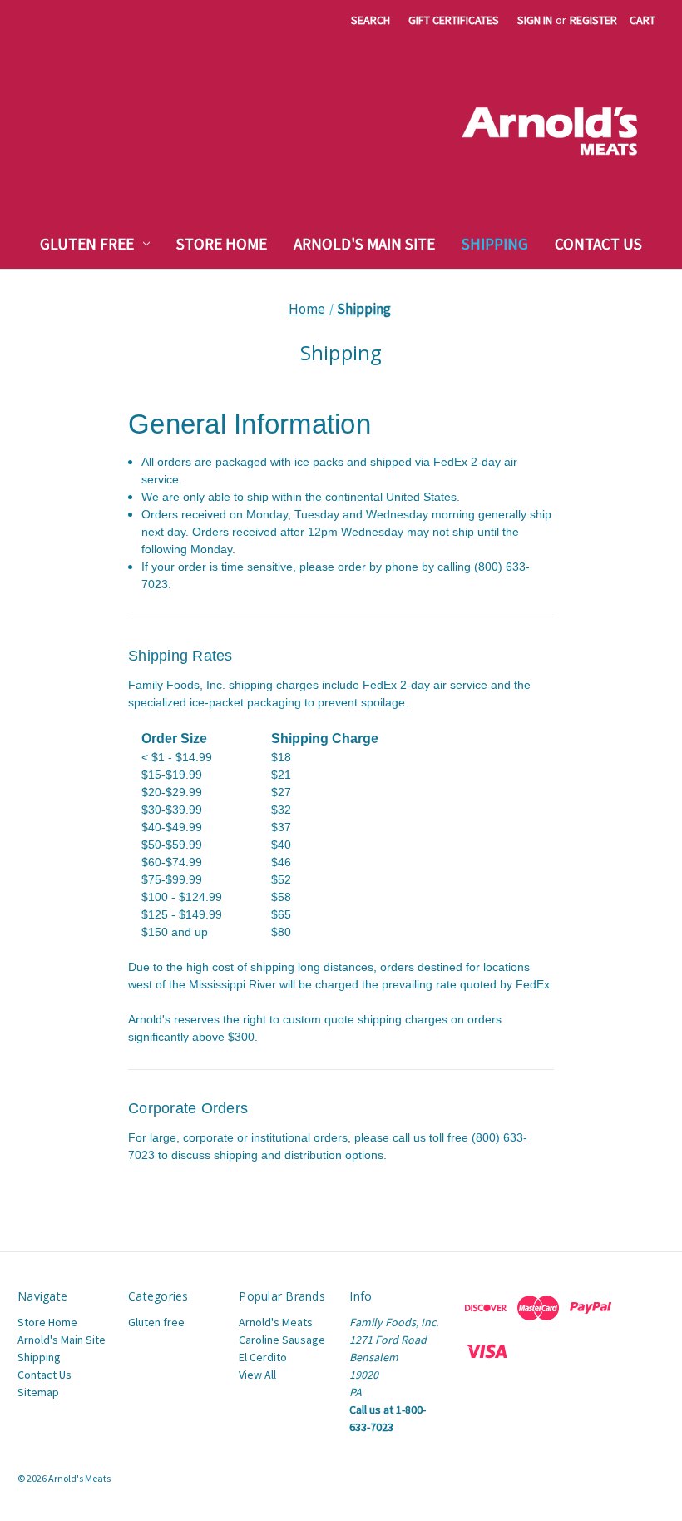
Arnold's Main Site (364, 244)
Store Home (221, 244)
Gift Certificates (453, 19)
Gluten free (87, 244)
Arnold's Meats (276, 1322)
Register (593, 19)
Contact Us (598, 244)
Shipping (495, 244)
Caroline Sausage (282, 1339)
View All (257, 1374)
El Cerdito (263, 1357)
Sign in (534, 19)
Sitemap (38, 1392)
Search (370, 19)
